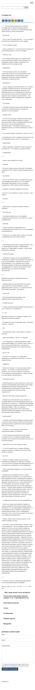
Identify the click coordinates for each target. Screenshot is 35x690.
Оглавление (8, 613)
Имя (3, 634)
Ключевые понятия (11, 603)
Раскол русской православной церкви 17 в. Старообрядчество (16, 597)
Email (4, 640)
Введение (7, 624)
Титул (5, 608)
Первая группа (9, 618)
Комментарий (6, 646)
